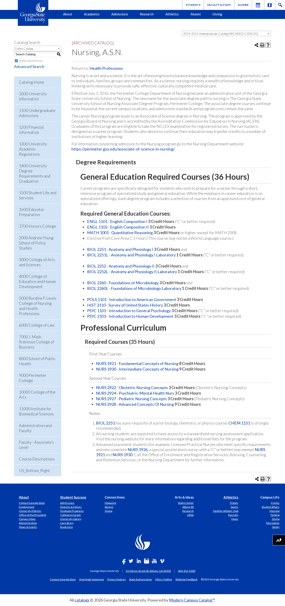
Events (275, 503)
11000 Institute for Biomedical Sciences (36, 411)
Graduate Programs (72, 511)
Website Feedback (186, 579)
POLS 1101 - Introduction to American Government (131, 299)
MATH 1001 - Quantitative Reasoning (120, 232)
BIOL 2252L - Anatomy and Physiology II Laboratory (132, 271)
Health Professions (106, 68)
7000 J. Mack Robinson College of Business (36, 341)
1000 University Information (33, 96)
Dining (275, 519)
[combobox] (226, 33)
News (234, 519)
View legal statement (91, 579)
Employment (26, 507)
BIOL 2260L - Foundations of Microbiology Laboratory (134, 288)
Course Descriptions (37, 458)
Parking (275, 515)
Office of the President (32, 515)
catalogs (82, 600)
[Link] (270, 5)
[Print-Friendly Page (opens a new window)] (262, 45)
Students (193, 4)
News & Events (28, 527)
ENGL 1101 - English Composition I (117, 221)
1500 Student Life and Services (37, 195)
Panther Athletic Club (225, 511)
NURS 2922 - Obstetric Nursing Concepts (132, 387)
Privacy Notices (116, 579)
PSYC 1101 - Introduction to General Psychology (129, 310)
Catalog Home (31, 82)
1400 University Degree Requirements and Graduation (34, 173)
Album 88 (188, 507)
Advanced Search (29, 66)
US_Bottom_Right (34, 470)
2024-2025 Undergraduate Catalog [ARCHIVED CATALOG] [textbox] (220, 33)
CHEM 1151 (239, 422)
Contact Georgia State (32, 503)
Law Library (66, 523)
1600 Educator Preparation (31, 212)
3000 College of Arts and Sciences (37, 262)
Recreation (272, 523)
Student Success (73, 497)
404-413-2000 (186, 571)
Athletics (172, 14)
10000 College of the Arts (37, 395)
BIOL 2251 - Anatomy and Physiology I (120, 249)
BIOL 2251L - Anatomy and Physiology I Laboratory (131, 254)
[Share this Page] (256, 45)
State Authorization (140, 579)
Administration (28, 523)
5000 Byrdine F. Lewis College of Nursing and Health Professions (37, 306)
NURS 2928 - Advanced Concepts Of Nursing (135, 404)
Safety (275, 527)
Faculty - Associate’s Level (36, 445)
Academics (92, 14)
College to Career (70, 515)
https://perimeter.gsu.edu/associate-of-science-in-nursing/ (123, 148)
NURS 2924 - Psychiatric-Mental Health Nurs (135, 393)
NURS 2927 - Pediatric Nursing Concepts (131, 398)
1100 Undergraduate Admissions (37, 113)
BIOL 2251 (105, 422)
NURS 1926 (138, 449)
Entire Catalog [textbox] (24, 48)
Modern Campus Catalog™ (192, 600)
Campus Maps (27, 519)
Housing (274, 511)
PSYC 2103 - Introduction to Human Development (130, 316)
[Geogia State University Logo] (33, 13)
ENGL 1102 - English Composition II (118, 227)
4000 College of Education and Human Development (37, 281)
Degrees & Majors (71, 507)
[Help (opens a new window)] (268, 45)
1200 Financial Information (31, 130)
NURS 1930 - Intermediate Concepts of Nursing (137, 369)
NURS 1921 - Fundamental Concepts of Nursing (137, 363)
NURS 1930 (122, 454)
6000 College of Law (36, 325)
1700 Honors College (37, 226)
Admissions (119, 14)
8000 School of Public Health (37, 361)
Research (147, 14)
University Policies (30, 511)
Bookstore (66, 527)
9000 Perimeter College (32, 378)
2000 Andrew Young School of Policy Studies (36, 242)
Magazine (110, 503)
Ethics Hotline (163, 579)
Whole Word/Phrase (31, 60)
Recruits (233, 515)
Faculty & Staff (219, 4)
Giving (217, 14)
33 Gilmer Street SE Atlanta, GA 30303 (148, 571)
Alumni (243, 4)
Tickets (234, 503)
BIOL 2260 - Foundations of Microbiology (123, 282)
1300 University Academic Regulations (33, 149)
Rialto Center (186, 503)
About (67, 14)
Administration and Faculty (35, 428)
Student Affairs (270, 507)
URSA (190, 515)
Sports (234, 507)
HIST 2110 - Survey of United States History (125, 305)
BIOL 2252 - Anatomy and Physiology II (121, 266)
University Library (70, 519)
